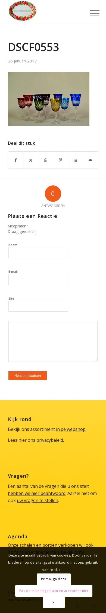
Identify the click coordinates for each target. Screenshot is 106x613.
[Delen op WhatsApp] (45, 160)
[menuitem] (90, 11)
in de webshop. (71, 429)
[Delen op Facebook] (15, 160)
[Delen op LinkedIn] (75, 160)
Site (11, 298)
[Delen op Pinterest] (60, 160)
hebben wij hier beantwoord (37, 493)
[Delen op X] (30, 160)
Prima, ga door (53, 579)
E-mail (13, 271)
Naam (12, 245)
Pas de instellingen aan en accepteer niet (54, 590)
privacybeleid (49, 440)
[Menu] (90, 11)
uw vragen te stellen (37, 500)
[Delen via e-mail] (90, 160)
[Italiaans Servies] (44, 11)
